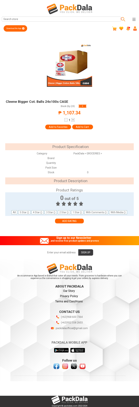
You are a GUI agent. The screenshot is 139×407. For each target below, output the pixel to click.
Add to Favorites (58, 126)
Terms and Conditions (69, 301)
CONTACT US (69, 312)
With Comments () (96, 212)
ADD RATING (69, 221)
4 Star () (37, 212)
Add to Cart (82, 126)
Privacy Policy (69, 296)
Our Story (69, 291)
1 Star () (77, 212)
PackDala (79, 153)
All (14, 212)
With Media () (118, 212)
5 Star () (24, 212)
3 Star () (50, 212)
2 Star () (64, 212)
